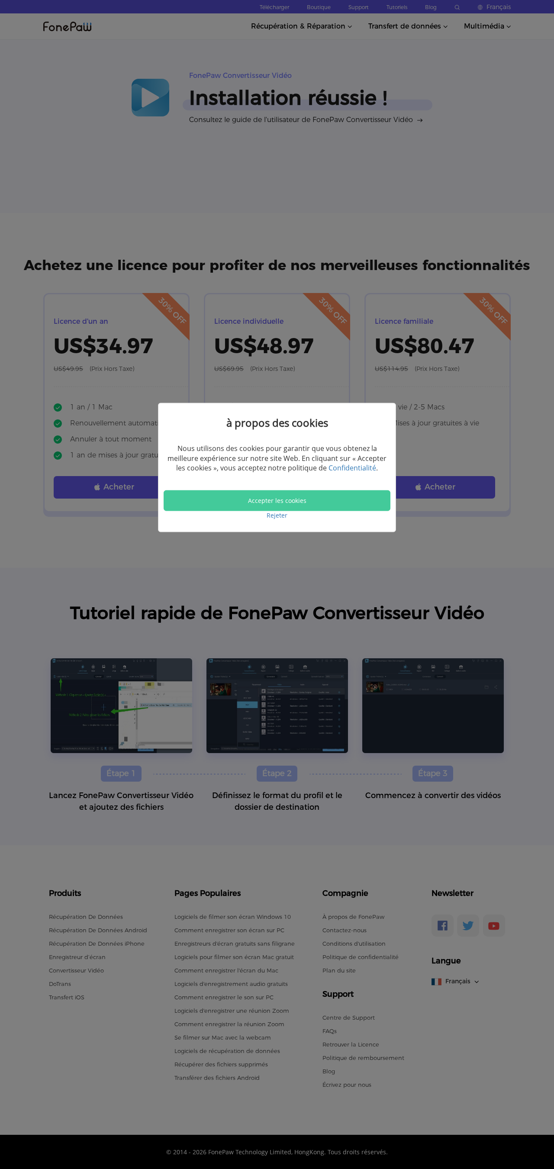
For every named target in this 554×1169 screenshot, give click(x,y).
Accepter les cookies (277, 500)
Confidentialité (352, 468)
